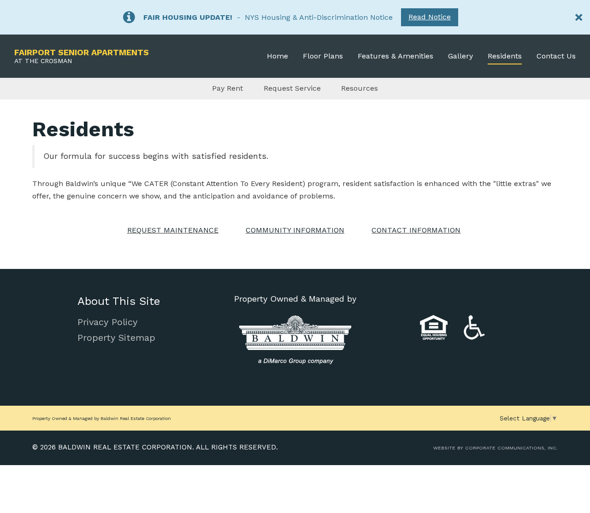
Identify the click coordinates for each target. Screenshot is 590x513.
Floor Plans (323, 56)
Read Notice (429, 16)
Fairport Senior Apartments (81, 55)
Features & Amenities (395, 56)
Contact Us (556, 56)
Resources (359, 88)
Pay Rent (227, 88)
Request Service (292, 88)
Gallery (460, 56)
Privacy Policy (107, 321)
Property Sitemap (116, 337)
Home (277, 56)
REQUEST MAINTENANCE (172, 230)
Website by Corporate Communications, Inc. (495, 448)
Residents (505, 56)
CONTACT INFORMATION (416, 230)
